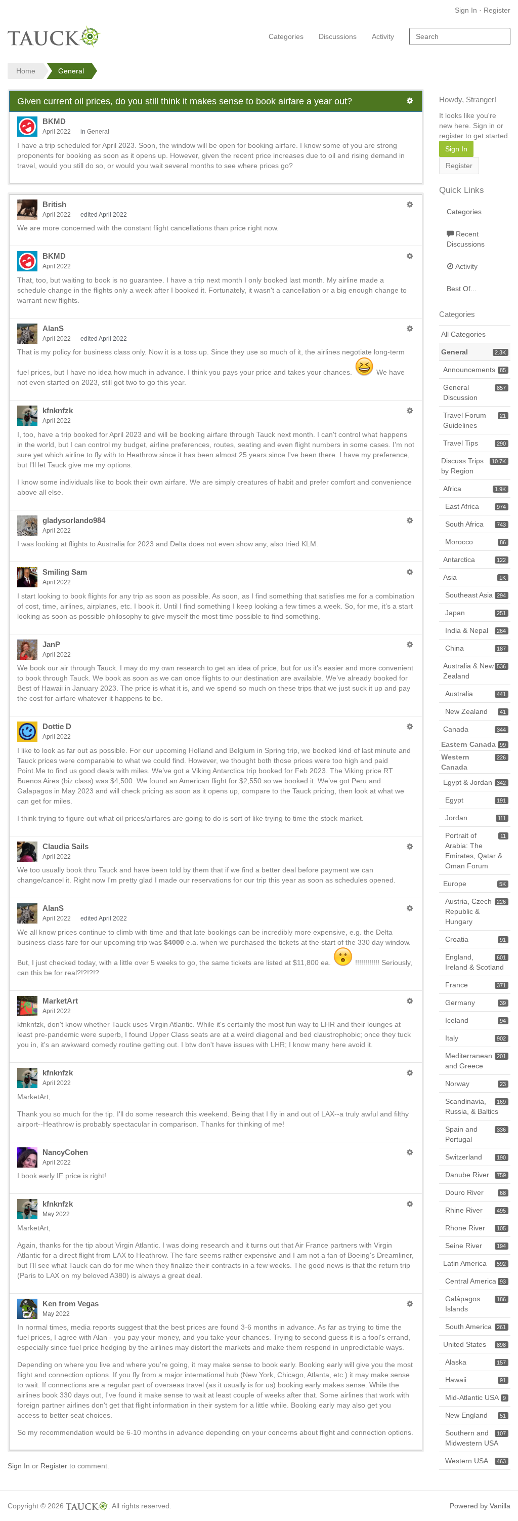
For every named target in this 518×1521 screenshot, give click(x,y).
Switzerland (475, 1157)
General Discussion (474, 392)
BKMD (54, 121)
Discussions (338, 36)
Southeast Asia (475, 595)
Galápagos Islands (475, 1304)
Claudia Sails (65, 846)
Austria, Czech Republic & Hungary (475, 911)
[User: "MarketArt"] (27, 1006)
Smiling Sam (64, 572)
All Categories (463, 334)
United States (474, 1344)
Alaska (475, 1362)
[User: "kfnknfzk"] (27, 416)
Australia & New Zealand (474, 671)
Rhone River (475, 1228)
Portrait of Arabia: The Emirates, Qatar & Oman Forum (475, 850)
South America (475, 1327)
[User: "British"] (27, 209)
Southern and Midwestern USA (475, 1438)
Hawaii (475, 1380)
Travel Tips (474, 443)
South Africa (475, 524)
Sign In (466, 10)
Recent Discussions (466, 239)
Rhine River (475, 1210)
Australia (475, 694)
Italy (475, 1038)
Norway (475, 1083)
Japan (475, 613)
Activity (383, 36)
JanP (51, 644)
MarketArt (60, 1000)
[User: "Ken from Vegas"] (27, 1309)
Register (497, 10)
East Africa (475, 506)
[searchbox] (459, 36)
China (475, 648)
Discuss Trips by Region (473, 466)
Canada (474, 729)
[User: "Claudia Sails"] (27, 852)
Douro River (475, 1192)
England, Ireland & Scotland (475, 962)
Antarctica (474, 559)
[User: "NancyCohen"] (27, 1157)
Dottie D (56, 726)
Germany (475, 1002)
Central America (475, 1281)
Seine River (475, 1246)
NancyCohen (65, 1152)
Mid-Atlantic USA (475, 1397)
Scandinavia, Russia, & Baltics (475, 1106)
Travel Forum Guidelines (474, 420)
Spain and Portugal (475, 1134)
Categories (286, 36)
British (54, 204)
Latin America (474, 1263)
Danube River (475, 1175)
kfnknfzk (57, 410)
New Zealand (475, 711)
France (475, 985)
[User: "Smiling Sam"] (27, 577)
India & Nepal (475, 630)
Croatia (475, 939)
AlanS (53, 328)
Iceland (475, 1020)
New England (475, 1415)
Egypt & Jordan (474, 782)
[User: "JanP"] (27, 649)
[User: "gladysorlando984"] (27, 525)
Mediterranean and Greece (475, 1061)
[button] (409, 101)
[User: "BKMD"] (27, 126)
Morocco (475, 542)
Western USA (475, 1461)
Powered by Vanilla (480, 1506)
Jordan (475, 818)
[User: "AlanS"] (27, 334)
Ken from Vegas (70, 1303)
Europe (474, 883)
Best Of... (462, 289)
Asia (474, 577)
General (98, 131)
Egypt (475, 800)
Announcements (474, 370)
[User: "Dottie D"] (27, 732)
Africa (474, 489)
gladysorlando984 (73, 520)
